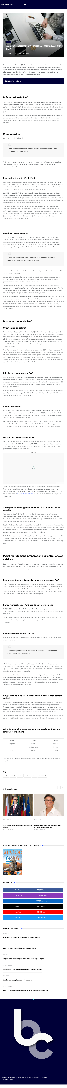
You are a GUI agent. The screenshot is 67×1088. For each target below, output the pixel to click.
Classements (7, 965)
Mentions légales (7, 1077)
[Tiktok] (57, 1077)
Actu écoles (7, 819)
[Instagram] (60, 1077)
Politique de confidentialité (30, 1077)
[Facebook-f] (60, 1076)
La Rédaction (12, 53)
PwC (34, 776)
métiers (27, 776)
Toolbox (6, 933)
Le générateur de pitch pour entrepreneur (17, 980)
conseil (13, 776)
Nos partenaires (17, 1077)
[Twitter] (57, 1076)
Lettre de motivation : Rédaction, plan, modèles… (19, 948)
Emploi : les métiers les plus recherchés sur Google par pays (23, 959)
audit (6, 776)
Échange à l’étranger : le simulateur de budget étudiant (22, 937)
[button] (25, 4)
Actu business (7, 986)
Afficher (18, 81)
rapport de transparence (25, 494)
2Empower (43, 1077)
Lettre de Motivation (10, 944)
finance (20, 776)
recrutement (42, 776)
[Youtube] (64, 1076)
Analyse (5, 954)
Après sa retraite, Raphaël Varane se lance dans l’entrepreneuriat (25, 990)
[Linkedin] (64, 1077)
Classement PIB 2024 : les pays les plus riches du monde (22, 969)
